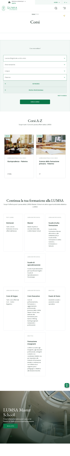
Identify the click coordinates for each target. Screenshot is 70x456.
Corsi (37, 14)
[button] (13, 232)
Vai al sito (10, 426)
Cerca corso (35, 102)
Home (33, 14)
